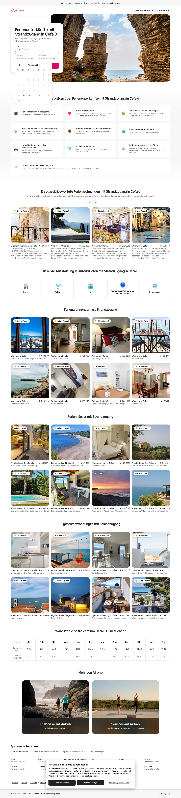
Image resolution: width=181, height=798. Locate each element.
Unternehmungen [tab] (97, 751)
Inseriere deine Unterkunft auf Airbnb (152, 10)
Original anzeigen (113, 3)
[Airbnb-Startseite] (17, 10)
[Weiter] (95, 202)
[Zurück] (86, 202)
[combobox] (37, 49)
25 (24, 95)
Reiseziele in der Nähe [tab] (19, 751)
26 (29, 95)
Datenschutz (33, 794)
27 (34, 95)
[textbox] (26, 57)
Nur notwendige (90, 782)
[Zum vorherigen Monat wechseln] (19, 65)
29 (43, 95)
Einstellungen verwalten (119, 782)
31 (19, 100)
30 (48, 95)
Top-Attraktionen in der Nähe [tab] (74, 751)
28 (39, 95)
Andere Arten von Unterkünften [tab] (45, 751)
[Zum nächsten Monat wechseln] (48, 65)
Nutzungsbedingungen (50, 794)
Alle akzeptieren (62, 782)
